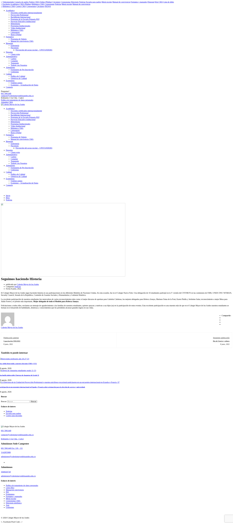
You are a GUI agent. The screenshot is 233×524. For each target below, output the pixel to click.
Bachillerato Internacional (20, 17)
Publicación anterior (11, 338)
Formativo (10, 37)
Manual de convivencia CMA (22, 41)
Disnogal (150, 2)
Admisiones (10, 67)
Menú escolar (107, 2)
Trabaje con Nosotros (19, 65)
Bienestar (9, 43)
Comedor (14, 61)
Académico (10, 10)
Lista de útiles (168, 2)
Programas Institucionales (20, 26)
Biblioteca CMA (38, 4)
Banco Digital (16, 35)
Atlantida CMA (7, 102)
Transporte (15, 63)
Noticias (82, 2)
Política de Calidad (18, 76)
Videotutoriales (8, 2)
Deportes (9, 52)
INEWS (48, 6)
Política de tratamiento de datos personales (17, 100)
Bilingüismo (15, 24)
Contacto (9, 87)
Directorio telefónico (14, 503)
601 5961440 (6, 93)
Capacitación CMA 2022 (12, 341)
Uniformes (15, 72)
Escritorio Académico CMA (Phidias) (17, 4)
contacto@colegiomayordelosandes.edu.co (17, 96)
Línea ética (10, 488)
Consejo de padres (22, 2)
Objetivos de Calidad (19, 78)
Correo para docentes (14, 416)
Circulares (56, 2)
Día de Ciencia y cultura (221, 341)
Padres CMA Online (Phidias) (40, 2)
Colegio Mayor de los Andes (28, 284)
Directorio (75, 2)
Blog (8, 198)
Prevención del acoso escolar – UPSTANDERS (34, 50)
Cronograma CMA (13, 501)
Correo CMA (21, 6)
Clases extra (15, 54)
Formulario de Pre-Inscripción (22, 70)
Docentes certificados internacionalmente (26, 13)
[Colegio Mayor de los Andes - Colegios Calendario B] (13, 104)
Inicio (8, 196)
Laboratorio (15, 32)
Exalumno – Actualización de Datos (24, 85)
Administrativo (11, 56)
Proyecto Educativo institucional (23, 21)
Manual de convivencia (121, 2)
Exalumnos (10, 81)
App (7, 505)
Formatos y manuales (139, 2)
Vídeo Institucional (18, 28)
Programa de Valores (19, 39)
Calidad (9, 74)
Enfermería (15, 46)
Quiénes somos (16, 83)
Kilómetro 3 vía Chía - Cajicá (12, 439)
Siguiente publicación (221, 338)
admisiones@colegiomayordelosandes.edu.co (18, 457)
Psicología (15, 48)
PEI (7, 492)
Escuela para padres (93, 2)
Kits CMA (159, 2)
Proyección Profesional (19, 15)
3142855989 (6, 452)
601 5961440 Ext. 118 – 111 (12, 448)
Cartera (13, 59)
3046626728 (6, 472)
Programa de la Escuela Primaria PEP (25, 19)
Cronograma (65, 2)
